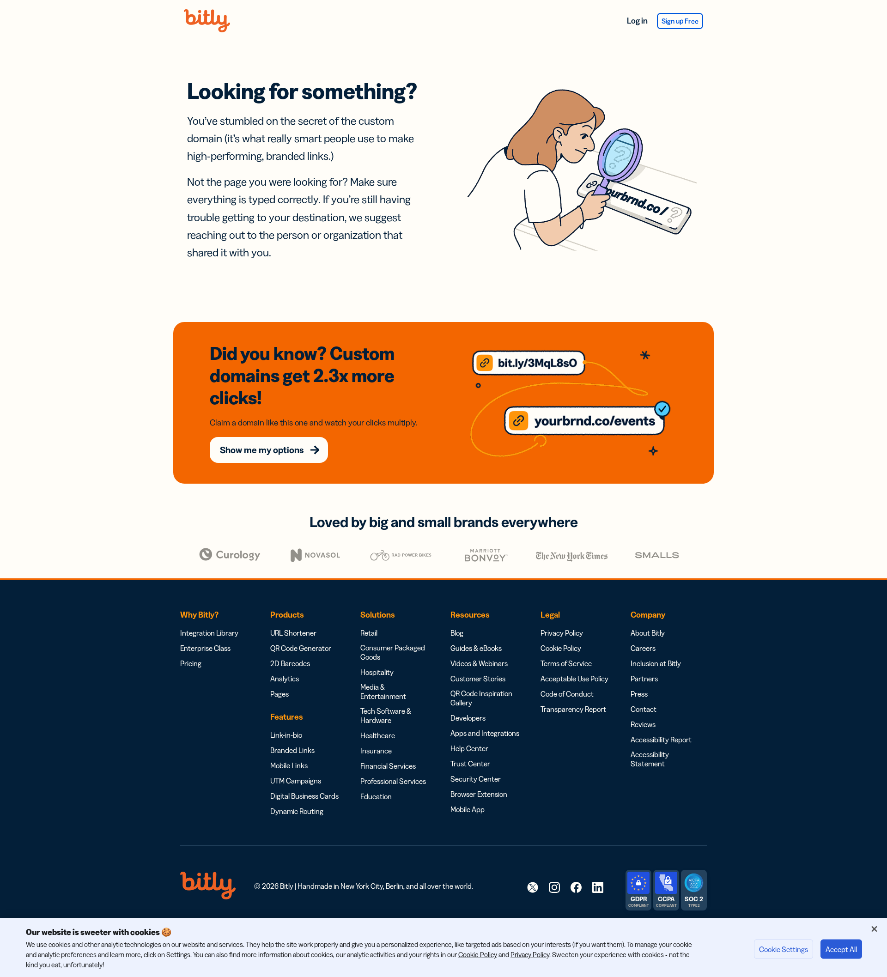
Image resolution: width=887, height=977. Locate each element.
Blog (456, 632)
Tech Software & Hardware (385, 715)
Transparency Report (573, 709)
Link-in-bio (286, 735)
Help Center (469, 748)
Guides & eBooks (476, 648)
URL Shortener (293, 632)
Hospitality (377, 672)
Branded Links (292, 750)
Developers (468, 717)
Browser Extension (478, 794)
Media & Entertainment (383, 691)
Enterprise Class (205, 648)
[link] (532, 887)
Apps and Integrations (484, 733)
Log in (637, 21)
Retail (368, 632)
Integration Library (209, 632)
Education (376, 796)
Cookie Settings (783, 949)
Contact (643, 709)
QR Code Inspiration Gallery (481, 698)
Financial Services (388, 766)
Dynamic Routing (296, 811)
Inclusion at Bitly (656, 663)
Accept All (841, 949)
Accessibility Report (661, 739)
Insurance (376, 750)
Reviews (643, 724)
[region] (443, 947)
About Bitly (648, 632)
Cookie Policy (561, 648)
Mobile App (467, 809)
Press (639, 693)
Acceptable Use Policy (574, 678)
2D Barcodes (290, 663)
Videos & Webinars (479, 663)
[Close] (874, 929)
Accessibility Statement (650, 759)
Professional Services (393, 781)
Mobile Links (289, 765)
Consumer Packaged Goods (392, 652)
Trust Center (470, 763)
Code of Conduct (567, 693)
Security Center (475, 778)
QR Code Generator (300, 648)
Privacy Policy (562, 632)
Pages (279, 693)
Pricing (190, 663)
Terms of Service (566, 663)
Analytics (284, 678)
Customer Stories (477, 678)
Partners (644, 678)
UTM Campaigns (295, 780)
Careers (643, 648)
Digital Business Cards (304, 796)
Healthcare (377, 735)
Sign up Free (680, 21)
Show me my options (262, 449)
